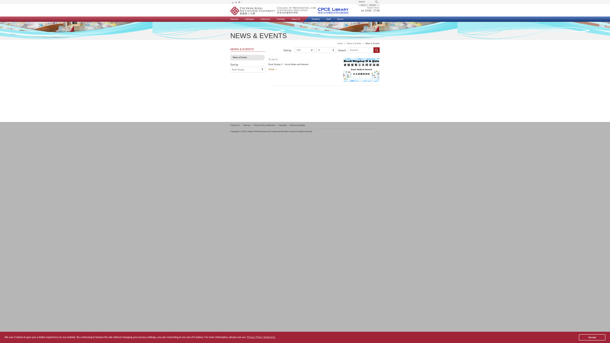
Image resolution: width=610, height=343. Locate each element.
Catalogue (249, 19)
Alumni (340, 19)
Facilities (281, 19)
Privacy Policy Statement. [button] (261, 337)
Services (234, 19)
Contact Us (235, 125)
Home (340, 43)
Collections (265, 19)
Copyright (282, 125)
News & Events (354, 43)
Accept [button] (592, 337)
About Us (295, 19)
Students (316, 19)
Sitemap (246, 125)
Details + (272, 69)
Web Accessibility (297, 125)
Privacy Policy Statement (264, 125)
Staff (328, 19)
